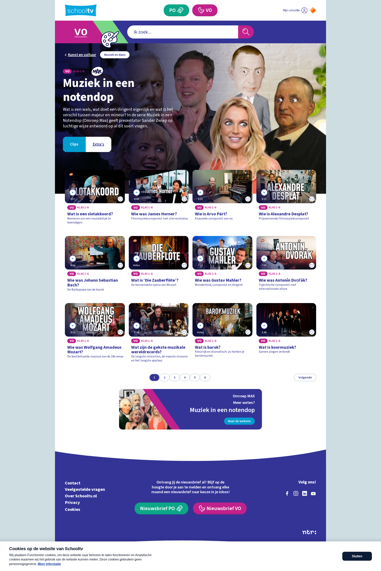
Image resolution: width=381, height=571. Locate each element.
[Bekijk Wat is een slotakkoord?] (95, 199)
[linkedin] (304, 493)
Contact (72, 483)
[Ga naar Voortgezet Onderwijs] (84, 32)
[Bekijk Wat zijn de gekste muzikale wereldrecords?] (159, 334)
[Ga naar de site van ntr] (309, 532)
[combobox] (182, 32)
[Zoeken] (246, 32)
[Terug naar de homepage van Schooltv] (81, 10)
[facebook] (287, 493)
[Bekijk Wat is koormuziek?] (286, 334)
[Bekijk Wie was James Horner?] (159, 199)
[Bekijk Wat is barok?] (222, 334)
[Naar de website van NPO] (313, 10)
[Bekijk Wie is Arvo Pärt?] (222, 199)
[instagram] (296, 493)
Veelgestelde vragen (85, 489)
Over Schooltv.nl (81, 496)
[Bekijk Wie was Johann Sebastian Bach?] (95, 265)
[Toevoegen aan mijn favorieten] (120, 199)
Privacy (72, 502)
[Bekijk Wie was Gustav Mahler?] (222, 265)
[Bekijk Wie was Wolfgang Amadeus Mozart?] (95, 334)
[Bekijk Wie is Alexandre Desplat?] (286, 199)
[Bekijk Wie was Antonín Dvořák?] (286, 265)
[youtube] (313, 493)
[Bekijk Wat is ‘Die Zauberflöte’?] (159, 265)
